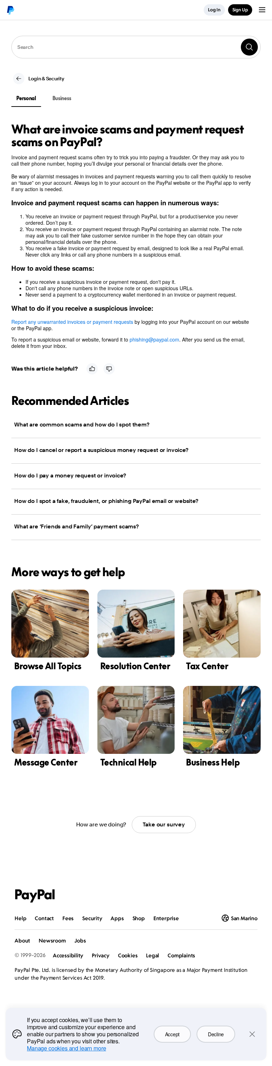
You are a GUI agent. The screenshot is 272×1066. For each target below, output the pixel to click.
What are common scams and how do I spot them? (81, 424)
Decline (216, 1034)
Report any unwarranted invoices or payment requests (72, 321)
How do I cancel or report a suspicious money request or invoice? (101, 450)
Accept (172, 1034)
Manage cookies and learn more (66, 1048)
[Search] (249, 47)
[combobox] (136, 47)
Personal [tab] (26, 98)
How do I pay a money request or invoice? (70, 475)
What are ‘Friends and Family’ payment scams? (76, 526)
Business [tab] (61, 98)
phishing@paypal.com (154, 339)
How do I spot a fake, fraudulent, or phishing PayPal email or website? (106, 501)
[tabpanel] (131, 236)
